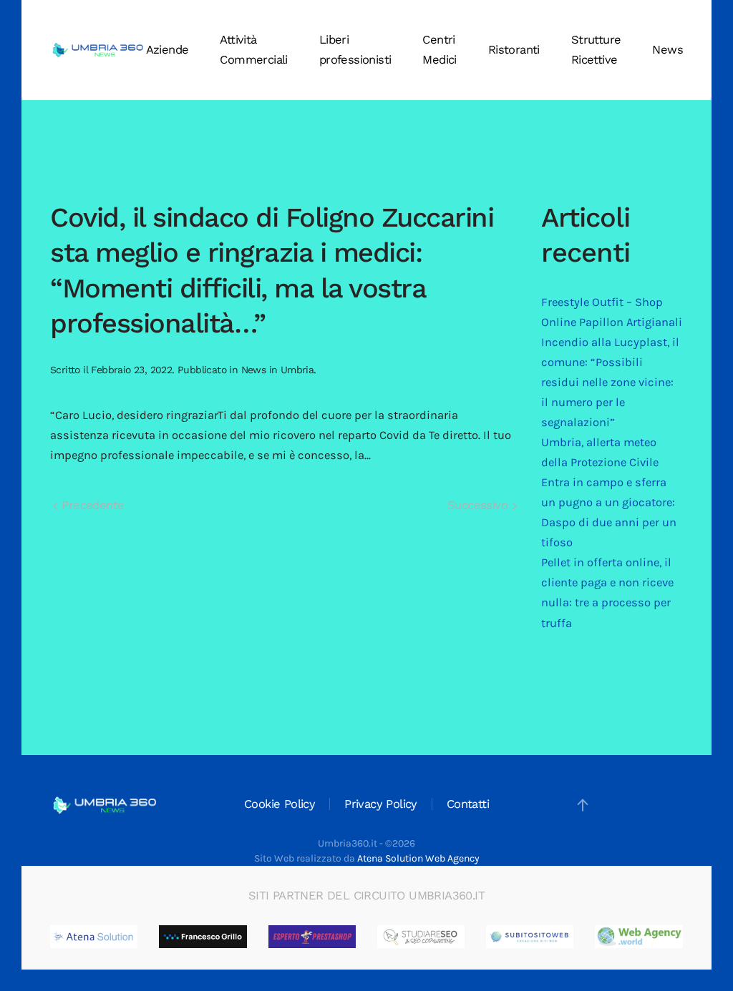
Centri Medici (439, 49)
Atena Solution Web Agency (418, 858)
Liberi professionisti (355, 49)
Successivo (479, 505)
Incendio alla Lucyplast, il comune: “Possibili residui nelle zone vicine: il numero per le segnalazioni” (610, 382)
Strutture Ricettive (596, 49)
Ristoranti (514, 49)
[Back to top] (582, 805)
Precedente (91, 505)
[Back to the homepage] (98, 50)
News (667, 49)
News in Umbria (277, 369)
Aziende (167, 49)
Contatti (468, 804)
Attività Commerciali (253, 49)
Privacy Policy (380, 804)
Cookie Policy (279, 804)
